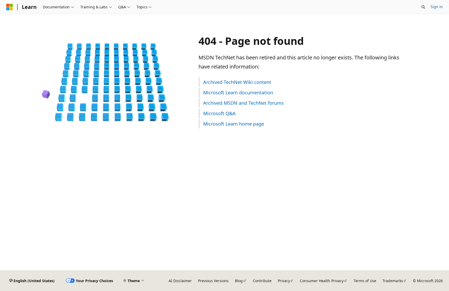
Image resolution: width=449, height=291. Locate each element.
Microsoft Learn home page (233, 124)
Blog (239, 280)
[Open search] (423, 7)
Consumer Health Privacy (322, 280)
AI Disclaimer (180, 280)
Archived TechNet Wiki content (237, 82)
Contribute (262, 280)
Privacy (284, 280)
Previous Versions (213, 280)
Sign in (437, 6)
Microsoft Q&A (219, 113)
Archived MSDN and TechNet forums (243, 103)
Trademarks (392, 280)
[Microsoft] (9, 7)
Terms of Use (365, 280)
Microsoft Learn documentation (238, 92)
